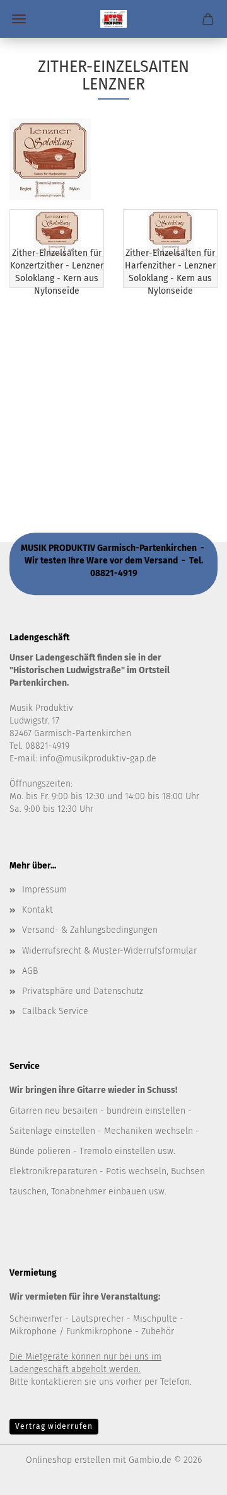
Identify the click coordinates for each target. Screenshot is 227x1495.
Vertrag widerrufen (54, 1426)
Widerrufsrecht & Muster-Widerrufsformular (109, 950)
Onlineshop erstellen (68, 1460)
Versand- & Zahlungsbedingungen (90, 930)
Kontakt (37, 909)
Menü (19, 19)
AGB (30, 971)
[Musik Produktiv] (113, 19)
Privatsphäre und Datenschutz (82, 991)
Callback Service (55, 1011)
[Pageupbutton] (192, 1476)
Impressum (44, 889)
